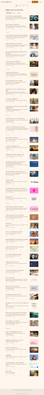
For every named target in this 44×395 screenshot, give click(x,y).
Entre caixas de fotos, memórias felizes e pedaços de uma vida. (16, 296)
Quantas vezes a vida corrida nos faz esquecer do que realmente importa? (15, 334)
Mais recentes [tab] (8, 12)
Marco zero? (9, 371)
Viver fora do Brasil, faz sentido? (14, 254)
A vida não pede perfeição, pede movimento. (17, 35)
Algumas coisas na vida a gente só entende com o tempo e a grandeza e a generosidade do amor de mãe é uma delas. (17, 280)
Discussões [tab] (19, 12)
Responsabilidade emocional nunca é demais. (17, 239)
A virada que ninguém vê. (12, 99)
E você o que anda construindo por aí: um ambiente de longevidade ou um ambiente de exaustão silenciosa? (16, 315)
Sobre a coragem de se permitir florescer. (13, 233)
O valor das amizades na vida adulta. (15, 270)
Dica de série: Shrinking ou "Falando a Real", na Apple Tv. (16, 52)
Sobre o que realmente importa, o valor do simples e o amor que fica (17, 225)
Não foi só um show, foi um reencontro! (15, 171)
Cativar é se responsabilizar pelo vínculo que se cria (15, 240)
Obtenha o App (26, 391)
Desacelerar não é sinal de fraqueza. (12, 341)
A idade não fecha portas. (12, 72)
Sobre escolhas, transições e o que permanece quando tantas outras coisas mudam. (17, 120)
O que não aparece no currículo (14, 43)
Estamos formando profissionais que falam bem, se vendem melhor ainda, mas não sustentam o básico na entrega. (17, 209)
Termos (25, 389)
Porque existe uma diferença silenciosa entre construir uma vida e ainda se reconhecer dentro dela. (17, 110)
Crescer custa (9, 196)
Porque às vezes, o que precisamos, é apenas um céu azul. (16, 356)
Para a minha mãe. (10, 277)
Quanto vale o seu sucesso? (12, 286)
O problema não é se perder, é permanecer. (16, 188)
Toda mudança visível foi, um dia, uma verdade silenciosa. (16, 100)
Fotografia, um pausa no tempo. (13, 294)
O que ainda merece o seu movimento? (15, 118)
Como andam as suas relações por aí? (13, 271)
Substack (18, 393)
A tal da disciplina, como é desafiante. (15, 362)
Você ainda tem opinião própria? (14, 16)
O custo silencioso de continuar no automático (14, 155)
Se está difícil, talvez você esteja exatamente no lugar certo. (17, 198)
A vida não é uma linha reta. (12, 146)
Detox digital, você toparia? (12, 321)
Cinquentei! (9, 223)
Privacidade (22, 389)
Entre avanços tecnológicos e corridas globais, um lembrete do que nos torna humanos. (17, 140)
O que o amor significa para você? (14, 331)
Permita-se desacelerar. (12, 347)
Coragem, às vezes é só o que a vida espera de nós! (17, 303)
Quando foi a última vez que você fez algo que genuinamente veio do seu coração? (17, 306)
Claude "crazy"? (9, 180)
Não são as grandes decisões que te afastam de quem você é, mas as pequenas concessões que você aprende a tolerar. (17, 190)
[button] (16, 5)
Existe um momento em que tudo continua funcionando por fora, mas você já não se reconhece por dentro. (17, 217)
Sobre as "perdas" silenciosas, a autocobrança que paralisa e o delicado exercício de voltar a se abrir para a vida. (17, 37)
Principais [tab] (14, 12)
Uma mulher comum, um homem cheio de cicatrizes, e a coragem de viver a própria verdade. (16, 83)
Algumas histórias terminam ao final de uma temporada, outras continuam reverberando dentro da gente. (16, 55)
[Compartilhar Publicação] (30, 2)
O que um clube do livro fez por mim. (15, 246)
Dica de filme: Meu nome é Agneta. (14, 80)
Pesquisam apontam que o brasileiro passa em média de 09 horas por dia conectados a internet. (17, 323)
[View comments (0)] (14, 21)
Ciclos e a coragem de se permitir (14, 231)
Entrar (40, 1)
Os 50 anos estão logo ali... (11, 372)
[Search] (28, 2)
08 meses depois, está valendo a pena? (13, 255)
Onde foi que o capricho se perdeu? (14, 206)
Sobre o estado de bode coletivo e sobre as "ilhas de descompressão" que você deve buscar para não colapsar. (16, 26)
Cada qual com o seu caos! (12, 262)
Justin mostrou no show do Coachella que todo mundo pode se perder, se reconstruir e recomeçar (17, 174)
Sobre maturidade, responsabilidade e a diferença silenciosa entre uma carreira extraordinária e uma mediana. (17, 45)
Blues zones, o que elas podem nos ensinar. (16, 312)
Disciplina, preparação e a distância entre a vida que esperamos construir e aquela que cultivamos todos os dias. (17, 64)
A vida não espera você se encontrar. (15, 215)
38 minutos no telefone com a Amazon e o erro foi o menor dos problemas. (16, 162)
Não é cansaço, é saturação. (12, 24)
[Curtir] (6, 86)
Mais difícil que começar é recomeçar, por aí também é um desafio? (16, 365)
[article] (22, 18)
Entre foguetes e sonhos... (12, 137)
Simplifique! (9, 355)
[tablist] (13, 13)
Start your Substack (19, 391)
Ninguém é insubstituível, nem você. (15, 340)
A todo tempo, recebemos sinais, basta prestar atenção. (16, 349)
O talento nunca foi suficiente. (13, 61)
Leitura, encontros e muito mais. (12, 248)
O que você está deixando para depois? (15, 127)
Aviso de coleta (29, 389)
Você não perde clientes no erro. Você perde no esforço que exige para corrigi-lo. (17, 165)
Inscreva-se (35, 1)
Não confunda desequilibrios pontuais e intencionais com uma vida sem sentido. (16, 288)
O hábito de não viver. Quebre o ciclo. (15, 154)
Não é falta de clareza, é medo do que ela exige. (16, 89)
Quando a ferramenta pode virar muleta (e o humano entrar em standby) (17, 182)
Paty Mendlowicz (11, 19)
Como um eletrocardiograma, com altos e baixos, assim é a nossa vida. (17, 148)
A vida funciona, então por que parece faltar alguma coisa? (17, 107)
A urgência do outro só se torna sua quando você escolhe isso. (16, 264)
